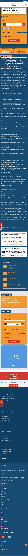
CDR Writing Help (5, 438)
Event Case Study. (11, 272)
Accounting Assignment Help (8, 400)
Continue (13, 41)
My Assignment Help (6, 440)
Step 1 (12, 12)
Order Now (12, 385)
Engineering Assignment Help (8, 411)
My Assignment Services (7, 449)
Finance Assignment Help (7, 391)
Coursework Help (6, 420)
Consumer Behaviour (12, 278)
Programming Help (6, 418)
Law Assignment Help (6, 396)
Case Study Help (5, 436)
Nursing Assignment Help (7, 394)
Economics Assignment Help (8, 403)
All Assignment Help (6, 451)
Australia (4, 458)
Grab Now (25, 1)
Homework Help (5, 416)
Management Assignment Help (8, 398)
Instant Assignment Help (7, 453)
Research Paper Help (6, 431)
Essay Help (4, 423)
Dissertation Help (6, 414)
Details (13, 365)
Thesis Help (4, 434)
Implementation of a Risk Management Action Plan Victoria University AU (15, 267)
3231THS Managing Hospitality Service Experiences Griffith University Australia (16, 286)
